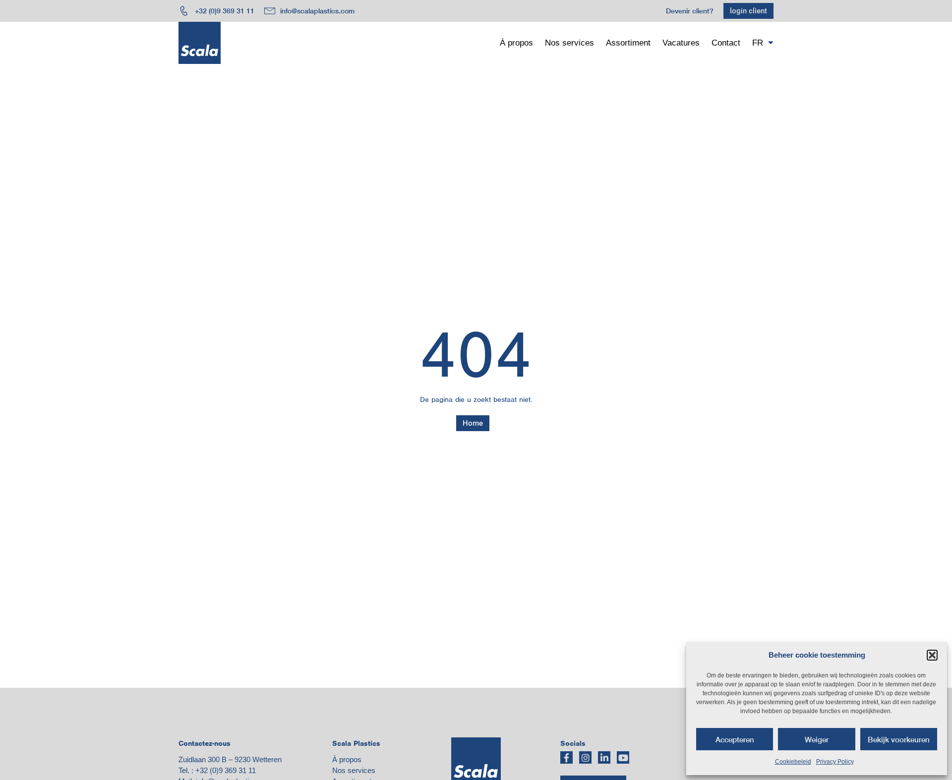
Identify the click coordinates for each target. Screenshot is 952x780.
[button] (932, 655)
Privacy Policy (835, 761)
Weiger (817, 739)
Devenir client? (690, 10)
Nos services (569, 43)
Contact (726, 43)
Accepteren (734, 739)
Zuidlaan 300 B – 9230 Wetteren (230, 759)
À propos (516, 43)
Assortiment (628, 43)
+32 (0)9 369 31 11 (225, 770)
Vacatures (681, 43)
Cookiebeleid (793, 761)
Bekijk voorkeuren (899, 739)
